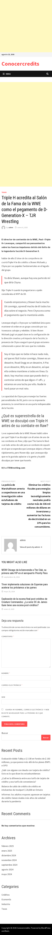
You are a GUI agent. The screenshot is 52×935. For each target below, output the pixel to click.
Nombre (6, 673)
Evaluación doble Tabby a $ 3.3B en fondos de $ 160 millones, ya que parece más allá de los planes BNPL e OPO (26, 762)
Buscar (5, 733)
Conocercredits (20, 63)
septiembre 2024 (9, 864)
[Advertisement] (26, 26)
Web (3, 697)
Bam (7, 931)
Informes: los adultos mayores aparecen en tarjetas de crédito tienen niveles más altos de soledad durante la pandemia (26, 798)
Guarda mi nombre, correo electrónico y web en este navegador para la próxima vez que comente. (25, 713)
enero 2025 (7, 850)
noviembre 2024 (9, 860)
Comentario (8, 636)
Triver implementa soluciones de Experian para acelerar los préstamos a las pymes (25, 586)
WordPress (45, 928)
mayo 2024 (7, 874)
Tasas (4, 192)
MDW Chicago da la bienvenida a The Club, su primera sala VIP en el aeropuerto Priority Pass (25, 571)
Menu (8, 74)
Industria (6, 904)
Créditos (6, 894)
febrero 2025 (8, 846)
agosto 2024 (7, 869)
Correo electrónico (12, 685)
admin (11, 227)
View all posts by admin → (31, 547)
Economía (6, 899)
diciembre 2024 (9, 855)
